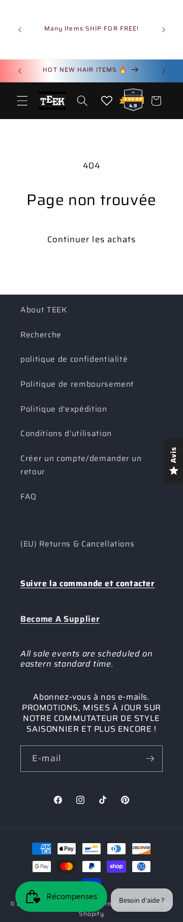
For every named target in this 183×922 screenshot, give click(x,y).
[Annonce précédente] (20, 29)
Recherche (41, 335)
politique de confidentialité (74, 359)
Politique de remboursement (77, 384)
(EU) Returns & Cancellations (77, 544)
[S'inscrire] (150, 758)
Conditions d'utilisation (66, 433)
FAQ (28, 497)
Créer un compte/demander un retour (81, 465)
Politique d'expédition (63, 409)
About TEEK (43, 310)
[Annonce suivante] (163, 29)
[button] (22, 101)
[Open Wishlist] (107, 101)
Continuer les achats (91, 239)
